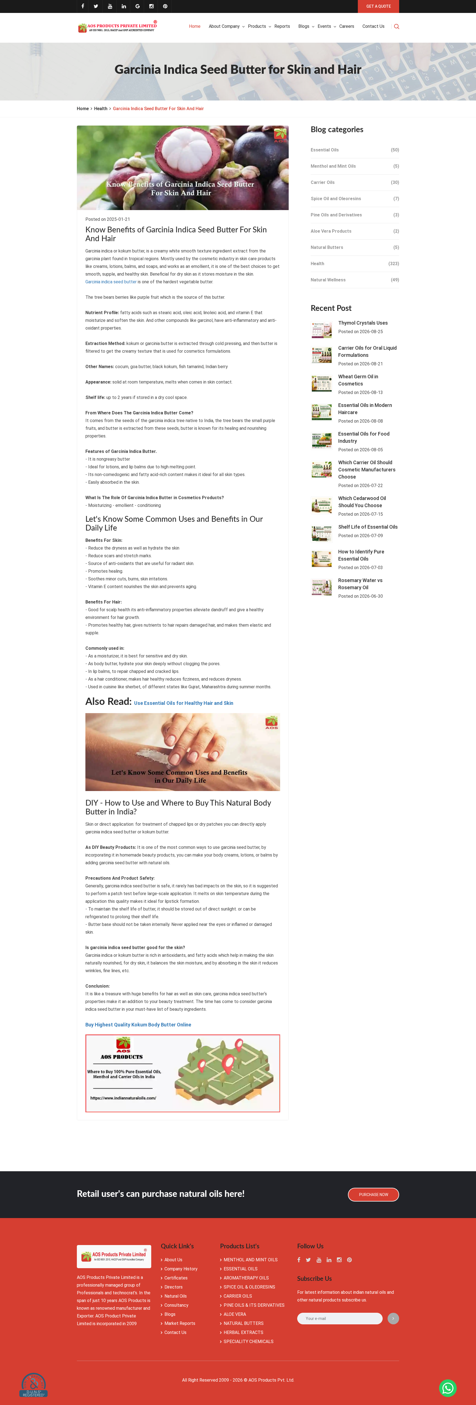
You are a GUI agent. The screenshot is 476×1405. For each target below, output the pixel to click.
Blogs (303, 26)
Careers (346, 26)
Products (257, 26)
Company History (181, 1268)
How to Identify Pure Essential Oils (361, 555)
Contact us (374, 26)
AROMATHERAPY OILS (246, 1278)
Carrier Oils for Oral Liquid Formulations (367, 351)
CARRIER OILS (238, 1296)
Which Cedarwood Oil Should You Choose (362, 501)
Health (100, 108)
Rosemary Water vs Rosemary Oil (360, 583)
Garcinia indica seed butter (111, 281)
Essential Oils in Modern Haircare (365, 408)
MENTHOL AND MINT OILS (251, 1259)
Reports (282, 26)
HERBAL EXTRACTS (243, 1332)
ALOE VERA (235, 1314)
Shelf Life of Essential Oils (368, 527)
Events (324, 26)
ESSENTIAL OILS (241, 1268)
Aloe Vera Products (355, 231)
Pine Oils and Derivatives (355, 215)
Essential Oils (355, 150)
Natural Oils (175, 1296)
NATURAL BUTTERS (244, 1323)
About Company (224, 26)
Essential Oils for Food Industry (364, 437)
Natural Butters (355, 247)
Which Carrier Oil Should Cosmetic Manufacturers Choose (367, 470)
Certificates (176, 1278)
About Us (173, 1259)
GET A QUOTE (378, 6)
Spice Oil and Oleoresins (355, 198)
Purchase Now (373, 1194)
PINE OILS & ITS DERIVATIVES (254, 1305)
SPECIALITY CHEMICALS (249, 1341)
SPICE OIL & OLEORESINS (249, 1287)
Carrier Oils (355, 182)
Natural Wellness (355, 279)
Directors (173, 1287)
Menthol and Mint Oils (355, 166)
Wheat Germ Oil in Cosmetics (358, 380)
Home (195, 26)
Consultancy (176, 1305)
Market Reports (179, 1323)
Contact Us (175, 1332)
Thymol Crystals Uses (363, 323)
